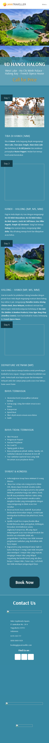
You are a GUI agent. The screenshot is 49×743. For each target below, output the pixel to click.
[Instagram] (24, 657)
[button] (25, 582)
